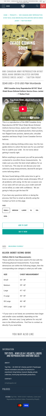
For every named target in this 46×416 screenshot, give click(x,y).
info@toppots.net (10, 383)
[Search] (37, 6)
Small (6, 210)
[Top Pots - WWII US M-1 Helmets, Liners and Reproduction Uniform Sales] (23, 6)
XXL (37, 210)
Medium (15, 210)
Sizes (4, 246)
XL (31, 210)
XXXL (5, 216)
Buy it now (23, 231)
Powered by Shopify (32, 399)
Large (24, 210)
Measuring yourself (15, 246)
